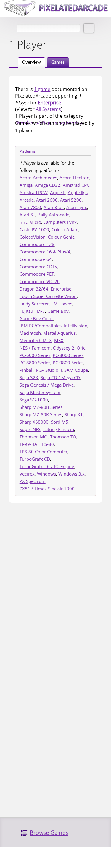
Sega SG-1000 (34, 400)
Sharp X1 (74, 414)
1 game (42, 89)
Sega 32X (29, 377)
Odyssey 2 (63, 348)
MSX (58, 340)
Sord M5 (59, 422)
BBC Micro (30, 222)
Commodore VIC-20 (40, 281)
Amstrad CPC (76, 185)
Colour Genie (61, 237)
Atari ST (27, 215)
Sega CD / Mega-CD (60, 377)
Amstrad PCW (34, 192)
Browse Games (49, 833)
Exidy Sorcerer (34, 304)
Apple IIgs (78, 192)
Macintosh (30, 333)
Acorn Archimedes (38, 178)
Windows (46, 474)
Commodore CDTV (38, 266)
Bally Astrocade (53, 215)
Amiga (26, 185)
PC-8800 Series (35, 363)
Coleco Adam (65, 229)
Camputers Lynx (60, 222)
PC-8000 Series (68, 355)
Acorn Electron (74, 178)
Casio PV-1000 (34, 229)
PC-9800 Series (68, 363)
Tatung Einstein (58, 429)
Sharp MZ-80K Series (41, 414)
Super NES (30, 429)
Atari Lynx (76, 207)
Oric (81, 348)
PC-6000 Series (35, 355)
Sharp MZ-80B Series (41, 407)
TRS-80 (47, 444)
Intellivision (75, 325)
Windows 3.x (71, 474)
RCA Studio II (49, 370)
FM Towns (61, 304)
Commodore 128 (37, 244)
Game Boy (58, 311)
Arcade (27, 200)
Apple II (57, 192)
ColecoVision (33, 237)
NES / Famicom (35, 348)
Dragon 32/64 (34, 289)
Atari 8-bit (54, 207)
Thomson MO (34, 437)
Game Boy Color (36, 318)
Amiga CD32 (47, 185)
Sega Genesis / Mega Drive (47, 385)
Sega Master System (40, 392)
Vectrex (27, 474)
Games (58, 62)
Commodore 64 (36, 259)
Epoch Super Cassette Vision (48, 296)
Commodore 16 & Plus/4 (45, 252)
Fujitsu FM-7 (32, 311)
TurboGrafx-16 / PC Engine (47, 466)
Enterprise (61, 289)
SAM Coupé (76, 370)
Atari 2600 (47, 200)
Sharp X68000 (34, 422)
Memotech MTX (36, 340)
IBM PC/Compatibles (41, 325)
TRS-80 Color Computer (43, 451)
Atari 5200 (71, 200)
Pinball (26, 370)
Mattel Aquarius (59, 333)
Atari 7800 (30, 207)
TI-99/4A (28, 444)
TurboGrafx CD (35, 459)
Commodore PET (37, 274)
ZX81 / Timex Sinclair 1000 (47, 489)
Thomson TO (63, 437)
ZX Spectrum (33, 481)
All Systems (48, 109)
